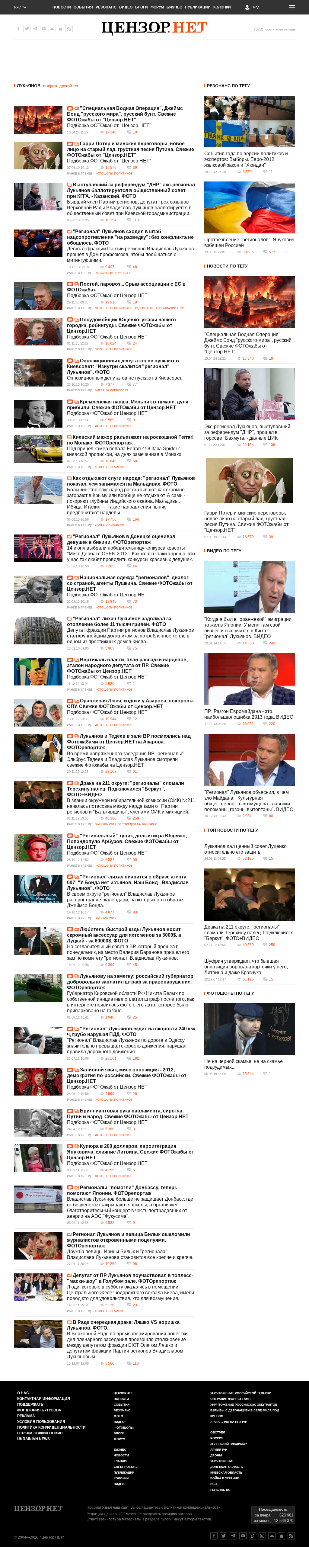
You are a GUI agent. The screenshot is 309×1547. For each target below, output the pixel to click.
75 (135, 648)
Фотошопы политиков (113, 173)
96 (135, 1264)
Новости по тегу (227, 266)
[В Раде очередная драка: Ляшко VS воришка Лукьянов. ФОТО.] (38, 1334)
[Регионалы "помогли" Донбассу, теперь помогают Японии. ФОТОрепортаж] (38, 1199)
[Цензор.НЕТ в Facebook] (18, 28)
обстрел (217, 1432)
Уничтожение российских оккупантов (243, 1404)
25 (135, 1017)
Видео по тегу (224, 550)
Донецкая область (226, 1466)
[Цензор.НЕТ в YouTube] (43, 28)
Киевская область (226, 1472)
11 (271, 172)
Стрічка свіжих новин (40, 1433)
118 (136, 1363)
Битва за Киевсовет (111, 390)
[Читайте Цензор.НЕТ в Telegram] (233, 1535)
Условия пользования (41, 1422)
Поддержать (30, 1404)
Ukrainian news (33, 1439)
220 (272, 724)
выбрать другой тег (60, 86)
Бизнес (174, 7)
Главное (121, 1461)
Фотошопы (124, 1427)
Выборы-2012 (105, 824)
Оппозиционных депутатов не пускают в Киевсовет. (124, 377)
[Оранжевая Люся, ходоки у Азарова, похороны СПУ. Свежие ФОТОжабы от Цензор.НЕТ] (38, 713)
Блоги (141, 7)
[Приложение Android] (52, 28)
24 (135, 343)
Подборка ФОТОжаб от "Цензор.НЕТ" (109, 125)
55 (135, 860)
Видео (125, 7)
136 (272, 445)
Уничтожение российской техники (240, 1393)
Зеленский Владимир (228, 1444)
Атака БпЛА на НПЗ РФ (228, 1421)
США (214, 1484)
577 (272, 252)
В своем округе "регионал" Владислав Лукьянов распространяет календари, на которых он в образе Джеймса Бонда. (125, 899)
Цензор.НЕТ (123, 1393)
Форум (157, 7)
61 (135, 771)
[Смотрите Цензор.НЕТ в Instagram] (262, 1535)
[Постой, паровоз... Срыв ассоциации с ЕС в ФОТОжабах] (38, 296)
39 (135, 167)
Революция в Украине (113, 272)
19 (135, 302)
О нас (23, 1393)
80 (271, 816)
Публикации (198, 7)
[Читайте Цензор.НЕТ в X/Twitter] (223, 1535)
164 (136, 519)
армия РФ (218, 1449)
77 (135, 384)
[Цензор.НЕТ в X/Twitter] (26, 28)
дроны (216, 1455)
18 (135, 132)
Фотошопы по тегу (230, 993)
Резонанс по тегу (228, 85)
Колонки (222, 7)
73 (135, 601)
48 (135, 267)
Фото (118, 1416)
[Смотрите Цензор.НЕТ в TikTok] (252, 1535)
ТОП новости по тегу (232, 830)
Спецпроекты (126, 1466)
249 (272, 643)
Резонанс (106, 7)
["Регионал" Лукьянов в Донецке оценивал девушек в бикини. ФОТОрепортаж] (38, 548)
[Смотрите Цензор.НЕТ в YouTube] (243, 1535)
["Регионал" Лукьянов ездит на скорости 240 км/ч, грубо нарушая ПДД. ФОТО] (38, 1040)
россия (216, 1438)
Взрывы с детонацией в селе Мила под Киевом (244, 1413)
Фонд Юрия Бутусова (39, 1410)
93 (135, 912)
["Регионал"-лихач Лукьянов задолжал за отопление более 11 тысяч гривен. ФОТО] (38, 630)
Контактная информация (43, 1399)
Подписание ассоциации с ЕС (159, 308)
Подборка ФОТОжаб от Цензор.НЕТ (107, 295)
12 (135, 719)
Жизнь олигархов (109, 467)
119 (136, 220)
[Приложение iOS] (60, 28)
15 (271, 858)
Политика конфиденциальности (51, 1427)
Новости (62, 7)
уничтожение (222, 1461)
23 (135, 1305)
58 (135, 461)
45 (135, 965)
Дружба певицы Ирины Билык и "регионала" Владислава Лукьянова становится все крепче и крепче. (130, 1254)
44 (135, 566)
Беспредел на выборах (137, 824)
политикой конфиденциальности (192, 1507)
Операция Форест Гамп (230, 1399)
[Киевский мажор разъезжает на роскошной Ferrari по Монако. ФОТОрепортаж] (38, 449)
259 (136, 818)
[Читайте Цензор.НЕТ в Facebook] (214, 1535)
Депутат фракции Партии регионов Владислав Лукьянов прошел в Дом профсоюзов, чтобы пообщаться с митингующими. (130, 254)
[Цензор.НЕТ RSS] (69, 28)
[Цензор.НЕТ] (154, 29)
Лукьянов (28, 85)
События (83, 7)
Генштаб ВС (220, 1489)
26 (135, 1094)
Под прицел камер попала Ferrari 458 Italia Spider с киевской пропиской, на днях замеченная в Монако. (125, 451)
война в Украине (224, 1478)
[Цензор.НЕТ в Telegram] (35, 28)
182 (136, 1058)
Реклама (26, 1416)
